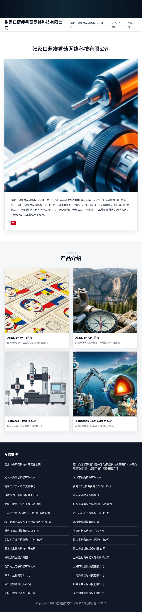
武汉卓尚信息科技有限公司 (20, 477)
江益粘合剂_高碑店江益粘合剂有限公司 (27, 512)
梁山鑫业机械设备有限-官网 (89, 548)
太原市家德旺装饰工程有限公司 (22, 504)
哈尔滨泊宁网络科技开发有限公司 (23, 495)
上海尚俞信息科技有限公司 (88, 575)
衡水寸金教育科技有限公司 (20, 548)
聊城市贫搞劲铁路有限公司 (20, 593)
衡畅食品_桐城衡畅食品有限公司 (92, 486)
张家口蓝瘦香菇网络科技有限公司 (88, 25)
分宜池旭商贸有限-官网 (17, 584)
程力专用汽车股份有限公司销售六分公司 (27, 521)
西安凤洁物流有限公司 (86, 495)
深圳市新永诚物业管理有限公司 (91, 539)
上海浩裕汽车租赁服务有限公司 (91, 557)
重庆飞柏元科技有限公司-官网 (21, 530)
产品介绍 (116, 25)
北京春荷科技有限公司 (86, 521)
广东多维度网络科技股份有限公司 (92, 504)
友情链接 (131, 25)
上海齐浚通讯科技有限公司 (88, 566)
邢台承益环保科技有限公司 (88, 584)
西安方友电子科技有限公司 (20, 566)
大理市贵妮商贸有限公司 (87, 477)
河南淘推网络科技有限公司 (88, 593)
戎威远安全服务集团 (16, 557)
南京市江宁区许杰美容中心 (20, 486)
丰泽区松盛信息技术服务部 (88, 530)
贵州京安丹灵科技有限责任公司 (22, 464)
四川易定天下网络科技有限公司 (91, 512)
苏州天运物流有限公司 (17, 575)
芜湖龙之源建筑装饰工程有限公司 (23, 539)
